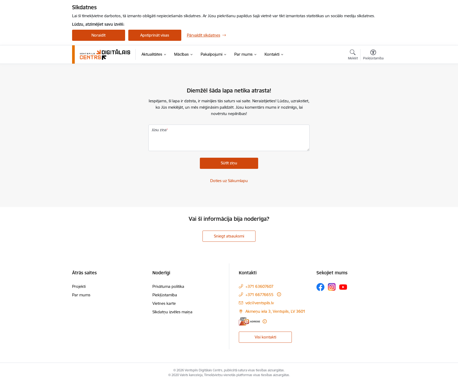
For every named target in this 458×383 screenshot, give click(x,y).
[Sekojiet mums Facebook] (320, 287)
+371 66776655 (259, 294)
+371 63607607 (259, 286)
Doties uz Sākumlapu (229, 180)
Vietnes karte (164, 303)
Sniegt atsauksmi (229, 236)
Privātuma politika (168, 286)
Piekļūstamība (164, 294)
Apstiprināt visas (154, 35)
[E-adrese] (249, 321)
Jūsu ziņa (159, 129)
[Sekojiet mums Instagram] (332, 287)
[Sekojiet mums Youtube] (343, 287)
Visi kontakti (265, 337)
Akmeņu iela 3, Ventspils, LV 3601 (275, 311)
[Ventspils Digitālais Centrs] (105, 54)
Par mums (81, 294)
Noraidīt (98, 35)
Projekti (79, 286)
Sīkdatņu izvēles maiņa (172, 311)
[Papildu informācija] (279, 294)
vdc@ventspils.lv (259, 302)
